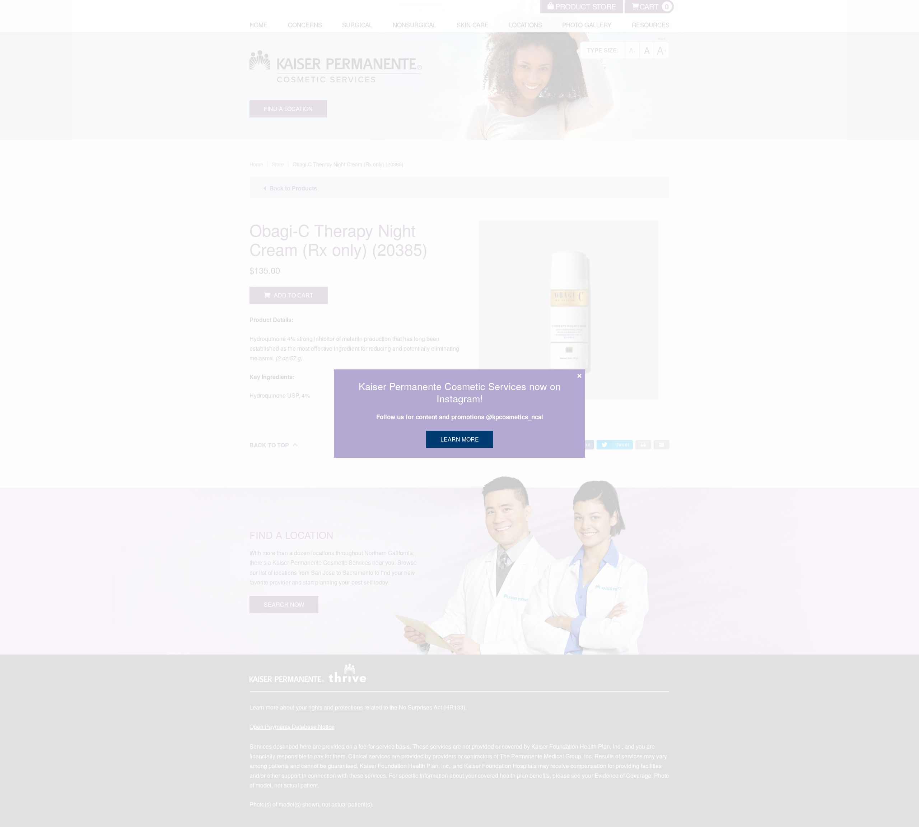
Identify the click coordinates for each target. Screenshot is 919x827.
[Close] (579, 376)
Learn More (459, 439)
